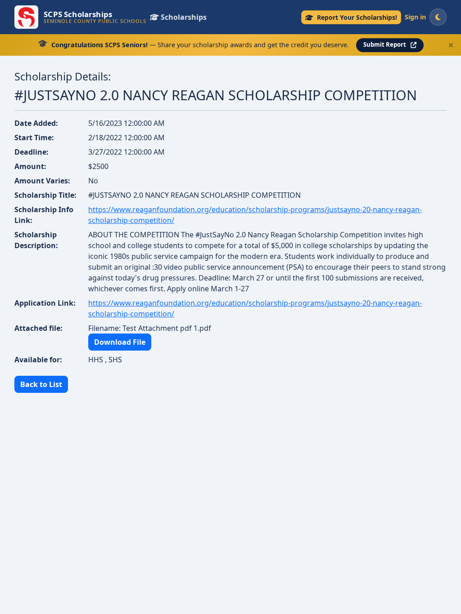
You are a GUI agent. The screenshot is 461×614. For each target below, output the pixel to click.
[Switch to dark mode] (438, 17)
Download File (119, 342)
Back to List (41, 384)
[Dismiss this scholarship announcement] (451, 45)
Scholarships (184, 17)
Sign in (415, 17)
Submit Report (384, 44)
